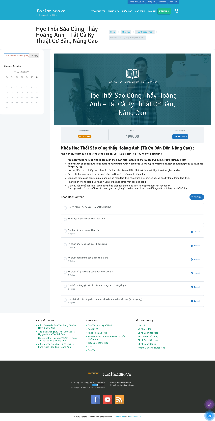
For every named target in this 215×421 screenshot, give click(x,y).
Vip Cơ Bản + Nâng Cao (144, 81)
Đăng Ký (151, 2)
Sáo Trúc (173, 2)
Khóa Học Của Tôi (137, 2)
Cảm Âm (162, 2)
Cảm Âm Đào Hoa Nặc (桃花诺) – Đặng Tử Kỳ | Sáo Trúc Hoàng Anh (57, 339)
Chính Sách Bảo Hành (148, 340)
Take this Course (180, 136)
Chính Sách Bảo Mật (148, 332)
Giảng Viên (113, 11)
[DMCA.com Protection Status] (98, 385)
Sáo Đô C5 (93, 329)
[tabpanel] (132, 167)
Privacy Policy (135, 417)
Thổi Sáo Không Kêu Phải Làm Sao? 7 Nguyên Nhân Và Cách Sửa (56, 333)
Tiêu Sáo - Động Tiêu (98, 343)
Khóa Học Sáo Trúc (97, 332)
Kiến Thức (164, 11)
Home (112, 32)
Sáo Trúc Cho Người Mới (100, 325)
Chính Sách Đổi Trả (147, 344)
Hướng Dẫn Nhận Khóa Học (151, 347)
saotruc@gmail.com (125, 385)
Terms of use (119, 417)
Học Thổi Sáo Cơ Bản (145, 32)
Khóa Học (127, 11)
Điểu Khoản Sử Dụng (148, 336)
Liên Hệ (141, 325)
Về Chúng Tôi (98, 11)
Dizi (90, 346)
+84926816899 (124, 382)
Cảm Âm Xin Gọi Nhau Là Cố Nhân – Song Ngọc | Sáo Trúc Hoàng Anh (56, 345)
